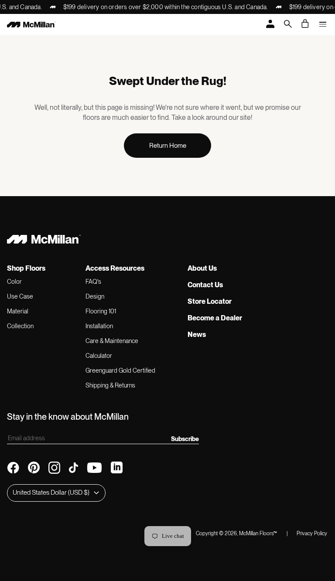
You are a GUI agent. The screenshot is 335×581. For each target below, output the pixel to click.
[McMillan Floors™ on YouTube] (94, 467)
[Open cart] (305, 23)
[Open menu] (322, 24)
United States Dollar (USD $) (51, 492)
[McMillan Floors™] (31, 24)
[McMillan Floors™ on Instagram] (54, 468)
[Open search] (288, 24)
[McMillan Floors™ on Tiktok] (73, 467)
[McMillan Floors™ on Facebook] (13, 468)
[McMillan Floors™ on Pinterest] (34, 467)
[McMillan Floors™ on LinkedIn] (117, 467)
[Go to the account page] (270, 24)
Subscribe (185, 438)
